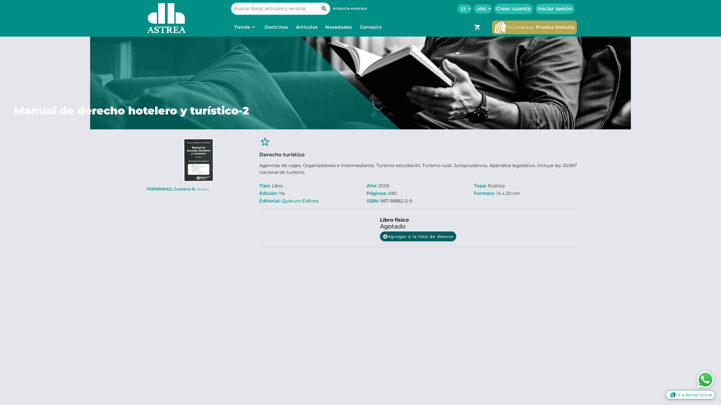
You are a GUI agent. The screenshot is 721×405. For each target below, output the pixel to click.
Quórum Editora (300, 201)
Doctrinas (276, 27)
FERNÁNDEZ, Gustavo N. (177, 189)
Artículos (307, 27)
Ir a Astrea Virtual (695, 394)
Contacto (371, 27)
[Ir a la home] (165, 18)
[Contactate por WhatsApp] (705, 379)
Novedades (339, 27)
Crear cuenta (513, 9)
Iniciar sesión (555, 9)
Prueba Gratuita (555, 27)
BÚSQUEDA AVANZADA (350, 8)
